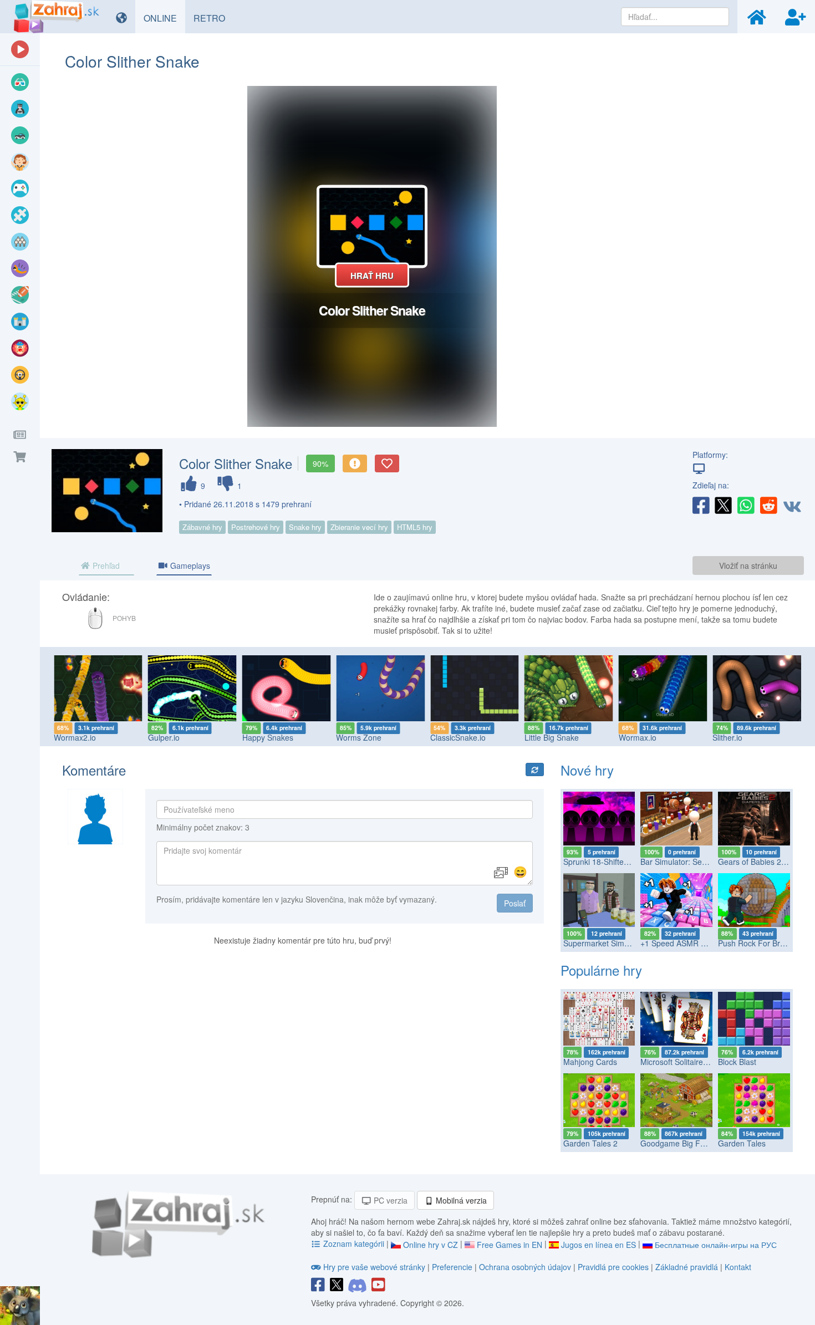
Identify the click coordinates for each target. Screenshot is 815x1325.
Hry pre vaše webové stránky (374, 1266)
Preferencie (453, 1266)
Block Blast (737, 1061)
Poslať (515, 903)
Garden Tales (742, 1143)
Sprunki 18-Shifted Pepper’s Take (622, 861)
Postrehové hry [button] (255, 527)
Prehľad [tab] (105, 565)
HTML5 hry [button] (414, 527)
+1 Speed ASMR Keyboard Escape (701, 943)
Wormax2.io (75, 737)
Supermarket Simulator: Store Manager (632, 943)
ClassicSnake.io (458, 737)
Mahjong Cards (590, 1061)
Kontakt (738, 1266)
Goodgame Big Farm (677, 1143)
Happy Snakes (267, 737)
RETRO (213, 17)
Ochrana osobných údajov (525, 1266)
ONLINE (164, 17)
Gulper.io (164, 737)
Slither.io (727, 737)
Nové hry (587, 769)
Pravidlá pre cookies (613, 1266)
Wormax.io (637, 737)
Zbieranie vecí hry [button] (359, 527)
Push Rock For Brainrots (761, 943)
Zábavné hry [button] (202, 527)
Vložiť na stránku (748, 565)
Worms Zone (358, 737)
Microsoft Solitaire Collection (690, 1061)
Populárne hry (601, 970)
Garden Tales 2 (590, 1143)
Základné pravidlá (686, 1266)
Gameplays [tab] (189, 565)
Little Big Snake (551, 737)
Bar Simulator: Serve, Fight (687, 861)
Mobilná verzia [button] (460, 1200)
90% (320, 463)
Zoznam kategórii (353, 1243)
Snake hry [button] (305, 527)
